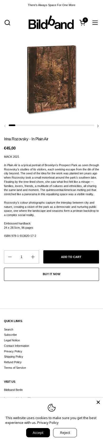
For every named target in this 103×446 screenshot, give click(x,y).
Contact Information (16, 345)
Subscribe (10, 334)
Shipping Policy (13, 356)
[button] (7, 22)
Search (8, 329)
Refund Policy (13, 362)
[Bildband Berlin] (51, 22)
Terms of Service (15, 367)
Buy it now (51, 274)
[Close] (98, 402)
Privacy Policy (13, 351)
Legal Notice (12, 340)
